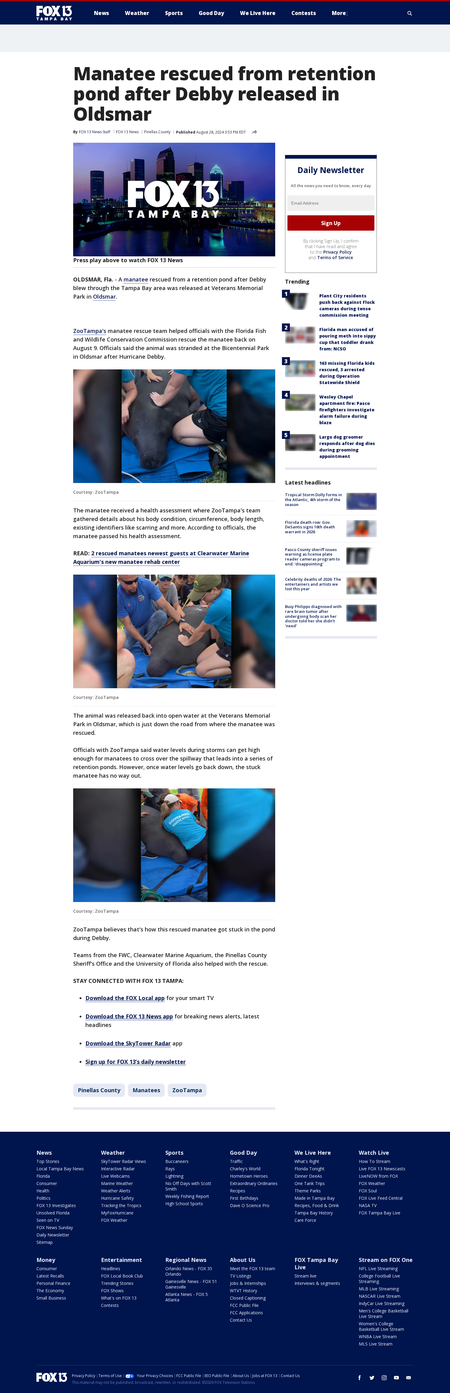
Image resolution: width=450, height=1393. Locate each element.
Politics (43, 1198)
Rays (170, 1169)
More (339, 13)
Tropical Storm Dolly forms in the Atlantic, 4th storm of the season (313, 499)
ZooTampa (187, 1090)
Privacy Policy (337, 252)
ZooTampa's (89, 330)
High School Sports (184, 1203)
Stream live (305, 1276)
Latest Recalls (50, 1276)
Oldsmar (104, 296)
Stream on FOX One (386, 1259)
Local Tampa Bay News (60, 1169)
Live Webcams (115, 1176)
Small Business (51, 1298)
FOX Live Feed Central (381, 1198)
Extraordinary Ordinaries (254, 1183)
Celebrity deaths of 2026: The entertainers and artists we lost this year (313, 584)
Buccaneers (177, 1161)
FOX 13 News (127, 131)
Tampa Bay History (313, 1213)
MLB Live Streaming (379, 1289)
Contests (110, 1305)
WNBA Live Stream (378, 1336)
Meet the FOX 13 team (252, 1268)
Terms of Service (335, 258)
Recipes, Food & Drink (316, 1205)
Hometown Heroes (249, 1176)
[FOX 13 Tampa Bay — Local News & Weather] (56, 13)
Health (42, 1191)
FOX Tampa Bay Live (379, 1213)
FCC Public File (244, 1305)
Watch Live (374, 1152)
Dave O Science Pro (249, 1205)
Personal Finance (53, 1283)
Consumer (46, 1183)
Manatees (146, 1090)
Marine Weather (117, 1183)
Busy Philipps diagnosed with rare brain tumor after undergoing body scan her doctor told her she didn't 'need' (313, 616)
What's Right (306, 1161)
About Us (242, 1259)
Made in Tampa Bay (314, 1198)
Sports (174, 1152)
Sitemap (44, 1242)
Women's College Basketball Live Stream (381, 1326)
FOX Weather (114, 1220)
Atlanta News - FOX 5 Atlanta (186, 1297)
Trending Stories (117, 1283)
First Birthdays (244, 1198)
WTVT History (243, 1290)
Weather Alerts (115, 1191)
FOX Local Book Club (122, 1276)
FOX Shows (112, 1290)
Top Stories (47, 1161)
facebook (360, 1378)
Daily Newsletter (52, 1235)
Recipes (237, 1191)
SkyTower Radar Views (123, 1161)
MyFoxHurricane (117, 1213)
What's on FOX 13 (119, 1298)
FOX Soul (368, 1191)
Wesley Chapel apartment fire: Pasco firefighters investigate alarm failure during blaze (346, 410)
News (44, 1152)
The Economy (50, 1290)
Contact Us (241, 1320)
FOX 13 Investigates (56, 1205)
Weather (113, 1152)
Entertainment (121, 1259)
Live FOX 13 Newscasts (382, 1169)
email (409, 1378)
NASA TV (368, 1205)
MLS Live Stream (375, 1344)
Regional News (185, 1259)
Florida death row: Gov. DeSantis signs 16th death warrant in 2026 (310, 526)
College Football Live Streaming (379, 1278)
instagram (384, 1378)
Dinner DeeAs (308, 1176)
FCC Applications (246, 1313)
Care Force (305, 1220)
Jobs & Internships (248, 1283)
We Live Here (312, 1152)
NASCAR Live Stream (379, 1296)
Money (45, 1259)
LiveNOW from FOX (378, 1176)
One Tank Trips (309, 1183)
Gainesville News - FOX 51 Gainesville (191, 1284)
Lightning (174, 1176)
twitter (372, 1378)
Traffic (236, 1161)
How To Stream (374, 1161)
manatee (136, 279)
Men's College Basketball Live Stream (383, 1313)
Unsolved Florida (52, 1213)
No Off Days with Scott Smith (188, 1186)
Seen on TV (47, 1220)
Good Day (243, 1152)
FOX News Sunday (54, 1227)
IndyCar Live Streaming (381, 1303)
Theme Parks (307, 1191)
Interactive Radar (118, 1169)
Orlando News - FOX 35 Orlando (188, 1271)
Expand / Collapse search (410, 13)
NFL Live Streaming (378, 1268)
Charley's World (245, 1169)
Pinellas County (157, 131)
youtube (396, 1378)
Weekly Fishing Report (187, 1196)
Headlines (110, 1268)
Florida (43, 1176)
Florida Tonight (309, 1169)
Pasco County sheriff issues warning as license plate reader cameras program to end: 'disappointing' (312, 557)
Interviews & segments (317, 1283)
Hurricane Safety (117, 1198)
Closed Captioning (248, 1298)
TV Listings (240, 1276)
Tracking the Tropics (121, 1205)
